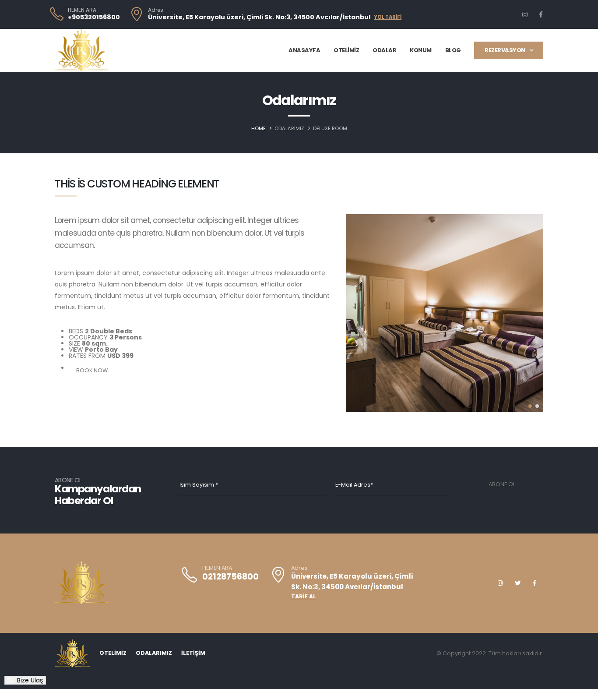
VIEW (76, 349)
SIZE (74, 343)
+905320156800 (94, 17)
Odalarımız (154, 653)
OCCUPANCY (88, 337)
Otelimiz (346, 50)
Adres (155, 10)
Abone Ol (502, 484)
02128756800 (230, 577)
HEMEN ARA (82, 10)
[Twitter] (517, 583)
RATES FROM (87, 356)
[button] (530, 406)
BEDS (76, 331)
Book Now (92, 370)
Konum (421, 50)
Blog (453, 50)
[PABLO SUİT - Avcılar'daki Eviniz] (81, 50)
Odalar (384, 50)
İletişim (193, 653)
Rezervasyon (505, 50)
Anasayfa (304, 50)
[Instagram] (525, 14)
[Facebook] (541, 14)
